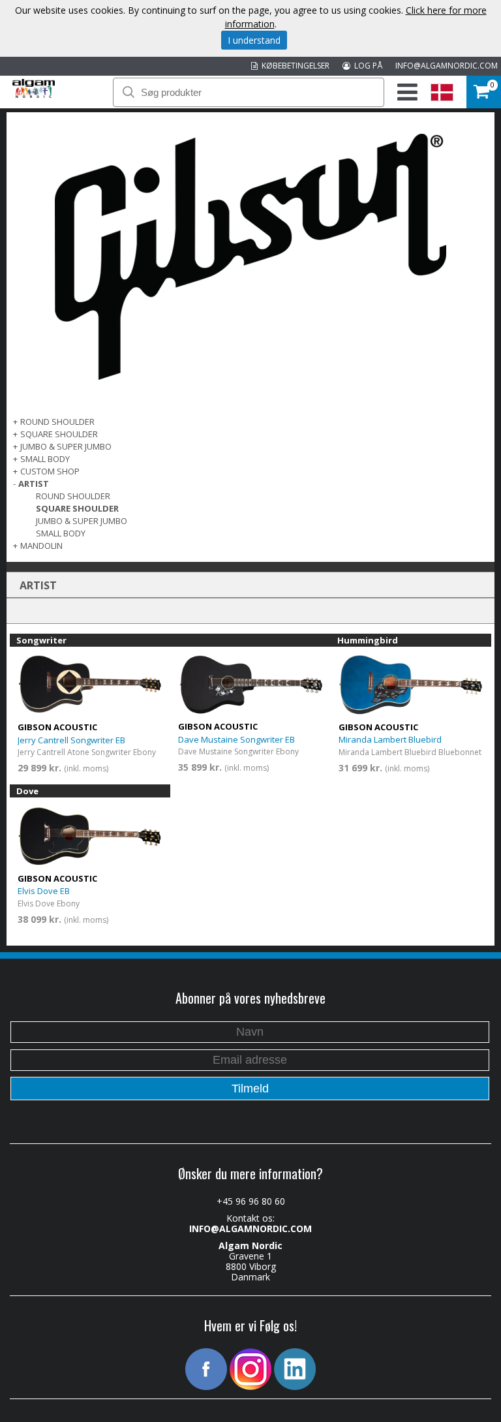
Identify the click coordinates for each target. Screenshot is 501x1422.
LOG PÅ (366, 65)
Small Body (45, 459)
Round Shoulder (57, 421)
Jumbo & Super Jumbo (66, 446)
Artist (33, 483)
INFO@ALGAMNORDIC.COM (446, 65)
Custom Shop (50, 471)
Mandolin (41, 545)
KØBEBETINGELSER (293, 65)
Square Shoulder (59, 434)
